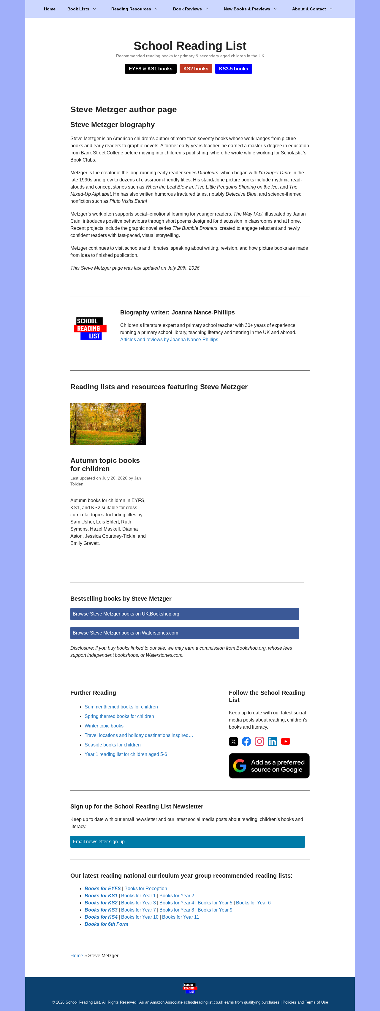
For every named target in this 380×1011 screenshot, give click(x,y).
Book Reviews (187, 9)
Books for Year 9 (215, 909)
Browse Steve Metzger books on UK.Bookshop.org (126, 613)
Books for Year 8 (176, 909)
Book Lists (78, 9)
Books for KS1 (101, 895)
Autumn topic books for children (105, 464)
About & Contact (309, 9)
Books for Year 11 (180, 917)
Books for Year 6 (253, 902)
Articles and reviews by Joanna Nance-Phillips (169, 339)
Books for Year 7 (138, 909)
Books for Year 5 (215, 902)
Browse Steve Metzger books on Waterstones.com (125, 632)
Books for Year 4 (176, 902)
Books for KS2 (101, 902)
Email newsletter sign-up (99, 841)
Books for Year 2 (176, 895)
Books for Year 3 (138, 902)
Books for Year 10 (140, 917)
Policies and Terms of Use (305, 1002)
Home (50, 9)
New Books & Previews (247, 9)
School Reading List (190, 45)
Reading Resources (131, 9)
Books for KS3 (101, 909)
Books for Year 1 (138, 895)
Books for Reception (145, 888)
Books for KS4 (101, 917)
